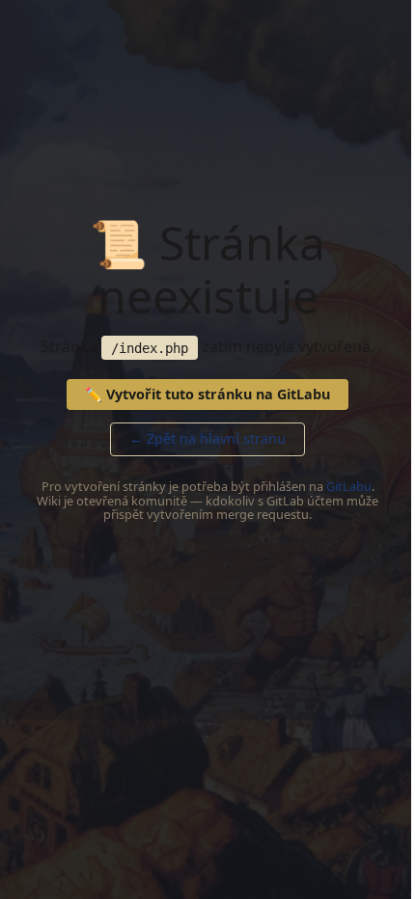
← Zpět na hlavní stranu (207, 438)
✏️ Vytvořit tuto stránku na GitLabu (207, 394)
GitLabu (349, 486)
